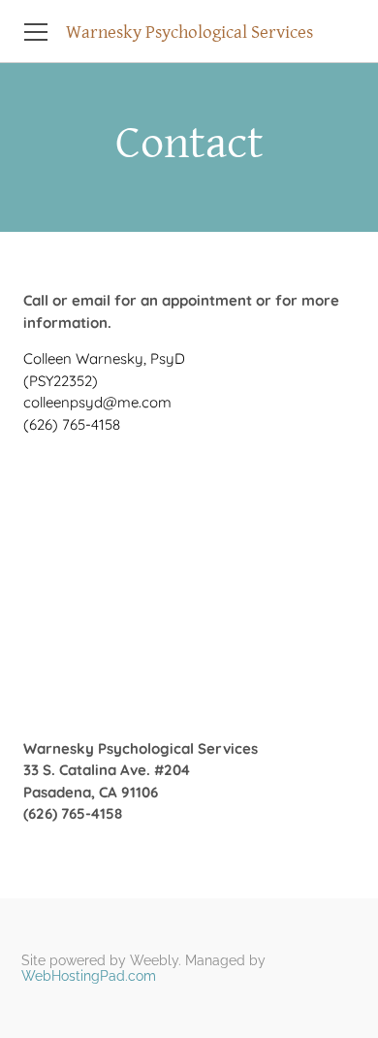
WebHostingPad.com (88, 976)
